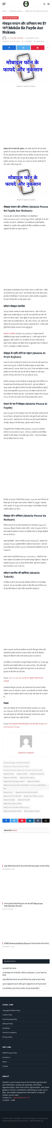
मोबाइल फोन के (8, 792)
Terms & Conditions (9, 1032)
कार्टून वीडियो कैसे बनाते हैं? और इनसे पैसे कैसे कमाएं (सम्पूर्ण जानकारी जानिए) (26, 866)
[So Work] (26, 4)
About (4, 1062)
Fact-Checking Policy (9, 1019)
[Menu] (4, 4)
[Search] (48, 4)
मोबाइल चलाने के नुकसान (27, 778)
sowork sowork (16, 38)
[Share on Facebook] (9, 47)
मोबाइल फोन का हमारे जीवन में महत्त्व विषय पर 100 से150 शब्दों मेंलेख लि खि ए (25, 787)
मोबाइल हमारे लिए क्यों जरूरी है (12, 811)
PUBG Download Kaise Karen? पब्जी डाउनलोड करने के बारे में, (26, 943)
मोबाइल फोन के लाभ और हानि (12, 796)
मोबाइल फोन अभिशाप (33, 781)
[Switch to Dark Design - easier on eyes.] (44, 4)
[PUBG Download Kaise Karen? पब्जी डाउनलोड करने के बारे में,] (26, 927)
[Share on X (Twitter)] (23, 47)
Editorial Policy (7, 1024)
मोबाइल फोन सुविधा (9, 800)
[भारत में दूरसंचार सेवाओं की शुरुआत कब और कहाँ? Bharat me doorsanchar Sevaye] (26, 887)
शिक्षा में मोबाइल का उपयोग (31, 811)
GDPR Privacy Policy (9, 1053)
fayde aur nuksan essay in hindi (16, 766)
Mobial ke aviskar (10, 18)
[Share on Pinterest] (37, 47)
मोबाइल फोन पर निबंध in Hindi (33, 796)
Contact (5, 1066)
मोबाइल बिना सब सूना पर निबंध (12, 804)
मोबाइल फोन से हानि (24, 800)
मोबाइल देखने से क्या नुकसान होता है (14, 781)
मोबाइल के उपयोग (22, 774)
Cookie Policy (7, 1015)
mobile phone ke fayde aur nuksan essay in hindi (23, 770)
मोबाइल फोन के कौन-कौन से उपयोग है (26, 792)
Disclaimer (6, 1028)
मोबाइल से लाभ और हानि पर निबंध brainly (16, 807)
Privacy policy (7, 1037)
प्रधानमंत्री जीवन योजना (9, 968)
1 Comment (28, 41)
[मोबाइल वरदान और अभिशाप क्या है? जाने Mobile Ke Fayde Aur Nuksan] (26, 68)
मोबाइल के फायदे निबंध (10, 778)
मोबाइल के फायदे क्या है (37, 774)
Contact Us (6, 1057)
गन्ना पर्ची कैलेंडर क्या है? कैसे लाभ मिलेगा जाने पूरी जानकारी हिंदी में (21, 988)
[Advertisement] (26, 120)
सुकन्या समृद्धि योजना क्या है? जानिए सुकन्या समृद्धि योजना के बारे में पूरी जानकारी (24, 984)
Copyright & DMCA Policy (11, 1010)
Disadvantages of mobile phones (17, 763)
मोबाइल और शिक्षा (9, 774)
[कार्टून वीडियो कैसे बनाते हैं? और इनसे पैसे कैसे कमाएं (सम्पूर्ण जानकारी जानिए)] (26, 849)
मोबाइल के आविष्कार (9, 333)
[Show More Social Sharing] (47, 47)
